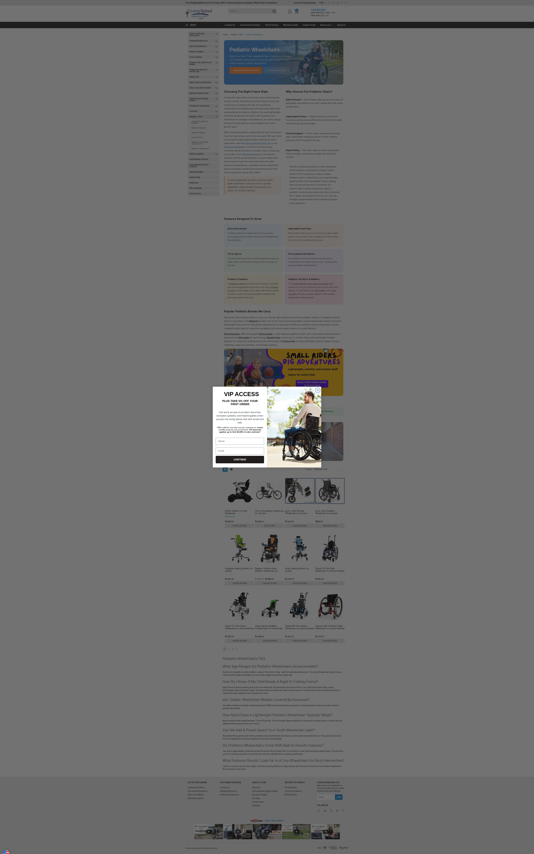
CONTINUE (240, 459)
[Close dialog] (317, 390)
